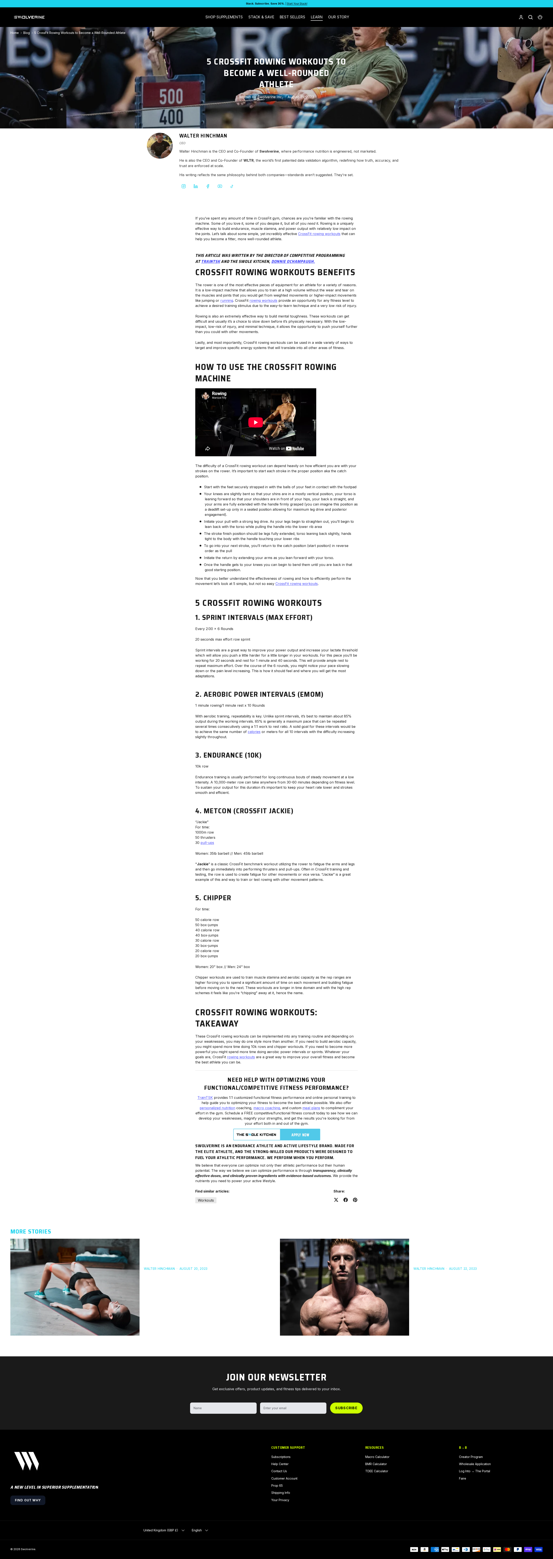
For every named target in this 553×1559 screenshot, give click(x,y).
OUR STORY (338, 17)
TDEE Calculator (376, 1471)
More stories (30, 1231)
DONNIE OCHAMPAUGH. (293, 261)
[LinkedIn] (195, 186)
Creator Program (471, 1457)
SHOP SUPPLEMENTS (224, 17)
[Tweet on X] (336, 1200)
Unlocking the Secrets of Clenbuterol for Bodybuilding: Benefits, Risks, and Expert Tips (204, 1244)
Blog (26, 33)
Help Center (280, 1464)
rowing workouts (263, 300)
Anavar (492, 1255)
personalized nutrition (217, 1108)
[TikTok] (232, 186)
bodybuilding (179, 1255)
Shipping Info (280, 1492)
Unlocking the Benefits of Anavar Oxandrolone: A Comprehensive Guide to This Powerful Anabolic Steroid (473, 1244)
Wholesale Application (475, 1464)
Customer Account (284, 1478)
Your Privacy (280, 1500)
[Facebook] (207, 186)
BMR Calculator (376, 1464)
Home (14, 33)
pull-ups (207, 842)
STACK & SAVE (261, 17)
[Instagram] (183, 186)
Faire (462, 1478)
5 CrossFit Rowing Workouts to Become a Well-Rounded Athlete (80, 33)
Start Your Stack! (297, 3)
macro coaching (266, 1108)
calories (254, 732)
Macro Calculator (377, 1457)
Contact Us (279, 1471)
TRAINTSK (210, 261)
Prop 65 (277, 1485)
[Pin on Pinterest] (355, 1200)
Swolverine (28, 1549)
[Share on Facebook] (345, 1200)
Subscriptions (281, 1457)
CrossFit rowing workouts (319, 234)
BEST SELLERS (292, 17)
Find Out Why (28, 1500)
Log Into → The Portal (474, 1471)
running (226, 300)
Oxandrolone (511, 1255)
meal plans (311, 1108)
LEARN (317, 17)
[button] (540, 17)
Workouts (206, 1200)
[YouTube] (220, 186)
